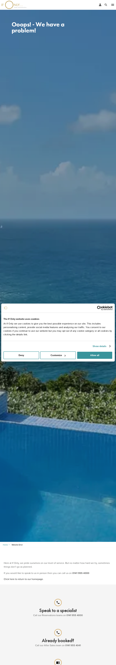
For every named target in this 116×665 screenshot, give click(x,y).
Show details (99, 346)
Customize (56, 355)
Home (5, 544)
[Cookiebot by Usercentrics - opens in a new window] (99, 308)
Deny (21, 355)
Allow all (94, 355)
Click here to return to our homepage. (24, 579)
